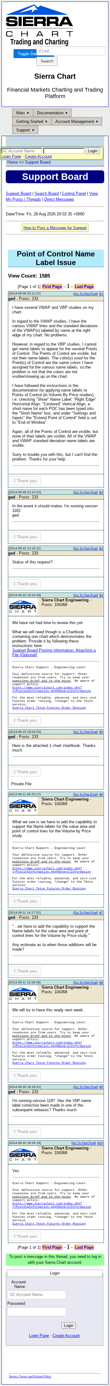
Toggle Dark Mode (34, 53)
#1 (101, 293)
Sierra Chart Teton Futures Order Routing (49, 708)
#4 (101, 595)
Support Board (37, 162)
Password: (16, 1303)
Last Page (84, 286)
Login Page (11, 156)
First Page (52, 286)
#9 (101, 1087)
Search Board (47, 193)
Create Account (38, 156)
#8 (101, 982)
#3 (101, 548)
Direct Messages (59, 199)
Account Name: (18, 1284)
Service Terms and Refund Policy (30, 1376)
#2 (101, 492)
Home (12, 162)
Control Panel (74, 193)
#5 (101, 731)
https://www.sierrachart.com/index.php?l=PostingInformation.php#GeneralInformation (51, 689)
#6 (101, 794)
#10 (100, 1143)
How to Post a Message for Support (55, 227)
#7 (101, 912)
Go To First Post (85, 293)
